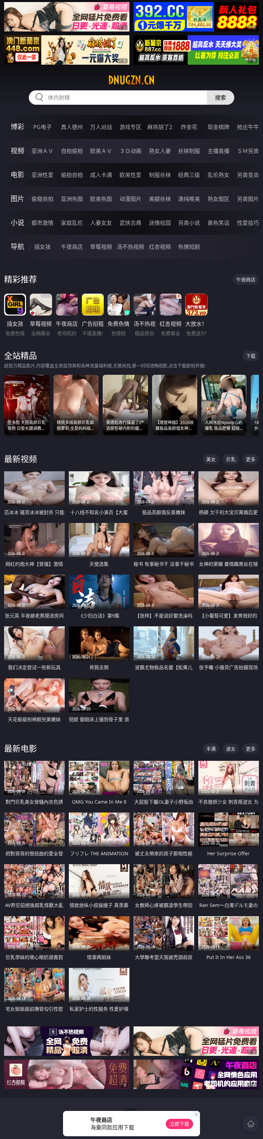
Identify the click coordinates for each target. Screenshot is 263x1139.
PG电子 (42, 127)
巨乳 (231, 459)
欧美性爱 (130, 175)
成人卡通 (101, 175)
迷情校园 (160, 223)
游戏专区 (130, 127)
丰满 (211, 748)
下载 (250, 356)
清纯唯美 (189, 199)
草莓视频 (101, 247)
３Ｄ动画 (130, 151)
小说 (17, 222)
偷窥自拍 (42, 199)
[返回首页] (250, 1124)
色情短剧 (189, 247)
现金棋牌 (218, 127)
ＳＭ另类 (248, 151)
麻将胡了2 (159, 127)
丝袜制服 (189, 151)
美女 (211, 459)
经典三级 (189, 175)
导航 (17, 246)
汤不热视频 (130, 247)
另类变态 (248, 175)
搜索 (220, 97)
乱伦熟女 (218, 175)
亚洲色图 (72, 199)
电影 (17, 174)
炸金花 (189, 127)
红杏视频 (160, 247)
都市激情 (42, 223)
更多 (250, 459)
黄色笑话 (218, 223)
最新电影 (20, 748)
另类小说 (189, 223)
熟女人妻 (160, 151)
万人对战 (101, 127)
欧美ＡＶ (101, 151)
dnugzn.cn (131, 80)
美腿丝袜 (160, 199)
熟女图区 (218, 199)
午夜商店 (72, 247)
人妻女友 (101, 223)
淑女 (231, 748)
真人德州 (72, 127)
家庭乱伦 (72, 223)
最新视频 (20, 458)
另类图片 (248, 199)
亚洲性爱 (42, 175)
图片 (17, 198)
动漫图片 (130, 199)
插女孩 (42, 247)
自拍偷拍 (72, 151)
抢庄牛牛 (248, 127)
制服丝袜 (160, 175)
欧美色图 (101, 199)
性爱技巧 (248, 223)
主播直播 (218, 151)
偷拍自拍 (72, 175)
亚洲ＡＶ (42, 151)
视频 (17, 150)
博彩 (17, 126)
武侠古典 (130, 223)
